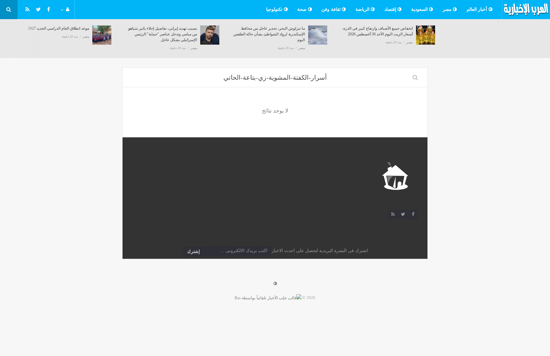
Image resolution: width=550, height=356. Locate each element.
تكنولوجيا (275, 9)
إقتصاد (391, 9)
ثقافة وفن (331, 9)
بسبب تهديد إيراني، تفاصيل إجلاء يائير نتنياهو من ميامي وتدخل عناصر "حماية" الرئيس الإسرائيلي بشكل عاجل (162, 34)
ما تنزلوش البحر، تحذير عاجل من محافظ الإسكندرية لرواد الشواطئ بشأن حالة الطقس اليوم (269, 34)
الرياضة (363, 9)
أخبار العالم (478, 9)
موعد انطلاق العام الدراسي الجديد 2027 (58, 28)
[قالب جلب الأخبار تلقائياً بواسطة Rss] (268, 297)
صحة (302, 9)
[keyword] (415, 77)
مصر (448, 9)
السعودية (420, 9)
